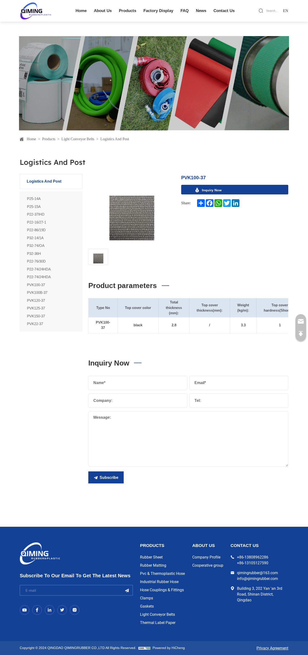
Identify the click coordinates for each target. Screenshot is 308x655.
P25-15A (34, 207)
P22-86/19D (36, 230)
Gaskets (147, 606)
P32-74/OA (36, 246)
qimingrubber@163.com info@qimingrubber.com (257, 575)
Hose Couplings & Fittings (162, 589)
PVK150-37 (36, 316)
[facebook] (37, 610)
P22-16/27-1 (36, 222)
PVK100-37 (36, 285)
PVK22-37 (35, 324)
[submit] (127, 590)
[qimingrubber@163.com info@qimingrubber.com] (300, 321)
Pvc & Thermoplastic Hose (162, 573)
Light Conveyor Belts (77, 139)
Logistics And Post (114, 139)
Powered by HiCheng (169, 648)
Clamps (146, 597)
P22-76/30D (36, 261)
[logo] (36, 11)
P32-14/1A (35, 238)
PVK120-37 (36, 300)
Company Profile (206, 556)
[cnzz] (144, 648)
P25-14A (34, 199)
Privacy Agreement (272, 647)
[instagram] (74, 610)
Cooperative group (207, 565)
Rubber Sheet (151, 556)
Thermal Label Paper (157, 622)
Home (31, 139)
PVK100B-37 (37, 292)
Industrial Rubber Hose (159, 581)
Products (48, 139)
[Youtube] (24, 610)
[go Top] (300, 333)
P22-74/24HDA (39, 269)
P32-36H (34, 253)
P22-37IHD (36, 214)
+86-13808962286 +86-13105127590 (252, 559)
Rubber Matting (153, 565)
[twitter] (62, 610)
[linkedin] (49, 610)
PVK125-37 (36, 308)
